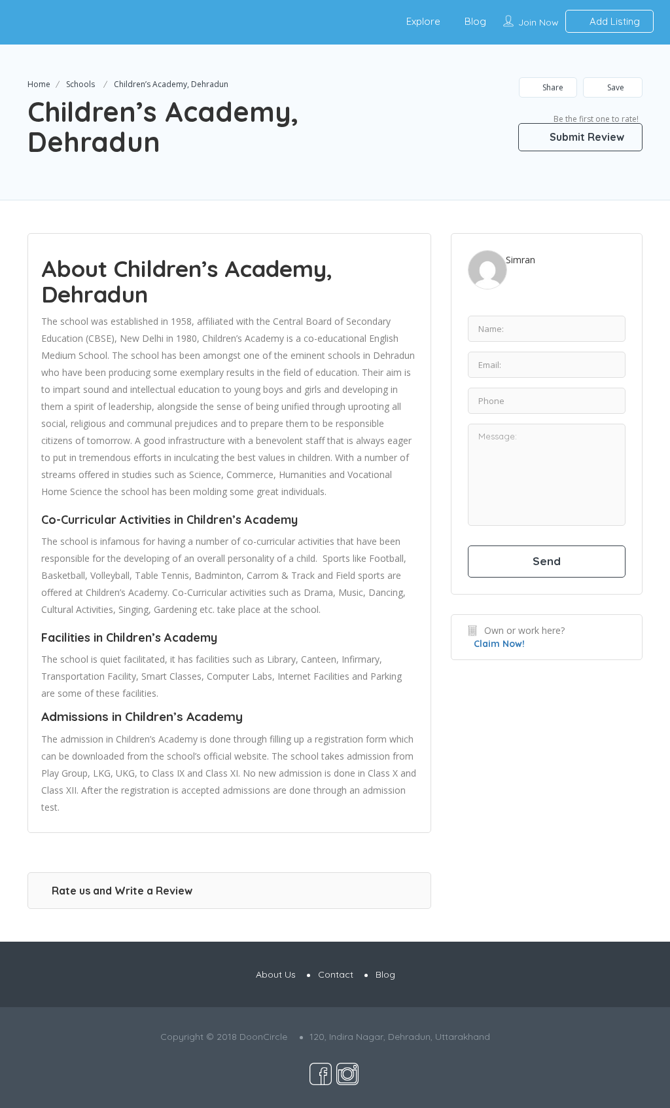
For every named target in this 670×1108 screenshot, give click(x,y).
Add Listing (613, 21)
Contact (335, 974)
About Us (276, 974)
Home (38, 84)
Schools (80, 84)
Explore (423, 21)
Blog (475, 21)
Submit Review (585, 136)
